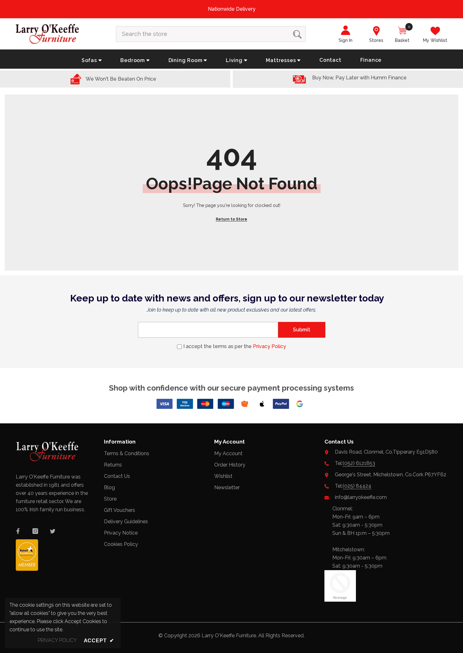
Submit (301, 330)
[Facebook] (18, 531)
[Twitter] (52, 531)
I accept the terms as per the (234, 346)
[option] (231, 9)
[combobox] (202, 34)
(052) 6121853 (359, 463)
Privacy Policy (269, 346)
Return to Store (231, 219)
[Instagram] (35, 531)
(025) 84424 (357, 486)
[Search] (211, 34)
